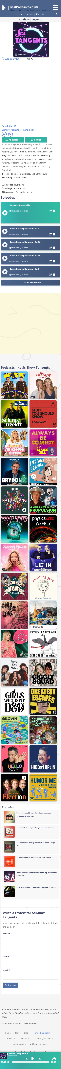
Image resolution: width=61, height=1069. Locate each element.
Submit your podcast (44, 1038)
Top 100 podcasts (25, 14)
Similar (37, 139)
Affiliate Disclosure (39, 1044)
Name (6, 956)
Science (32, 129)
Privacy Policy (19, 1044)
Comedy (6, 129)
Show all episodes (32, 282)
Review (6, 933)
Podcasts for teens (19, 129)
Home (8, 1033)
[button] (56, 5)
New (17, 1033)
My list (41, 14)
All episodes (14, 139)
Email (6, 970)
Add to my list (12, 58)
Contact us (25, 1038)
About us (11, 1038)
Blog (26, 1033)
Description (8, 126)
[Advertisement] (30, 92)
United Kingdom (42, 1033)
